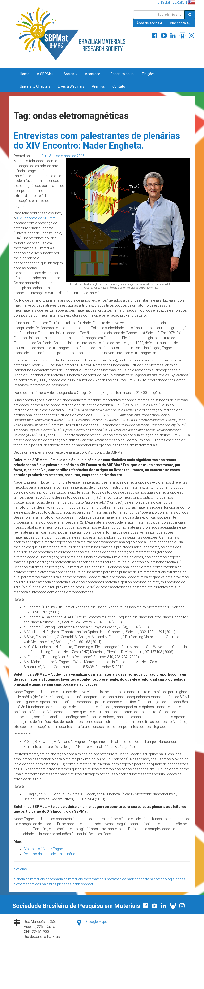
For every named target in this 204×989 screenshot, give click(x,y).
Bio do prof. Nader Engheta (45, 849)
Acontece (93, 74)
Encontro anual (122, 74)
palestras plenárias (57, 884)
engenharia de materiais (64, 879)
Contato (118, 86)
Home (24, 74)
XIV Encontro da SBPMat (36, 218)
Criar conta (178, 23)
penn (76, 884)
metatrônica (116, 879)
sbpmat (87, 884)
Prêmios (98, 86)
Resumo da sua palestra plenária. (50, 854)
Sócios (69, 74)
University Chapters (35, 86)
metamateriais (95, 879)
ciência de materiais (29, 879)
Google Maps (96, 922)
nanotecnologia (162, 879)
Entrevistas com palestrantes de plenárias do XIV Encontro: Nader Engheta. (97, 141)
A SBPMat (45, 74)
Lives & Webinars (71, 86)
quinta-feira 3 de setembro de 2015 (58, 156)
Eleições (148, 74)
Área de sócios (147, 23)
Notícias (20, 869)
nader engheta (138, 879)
